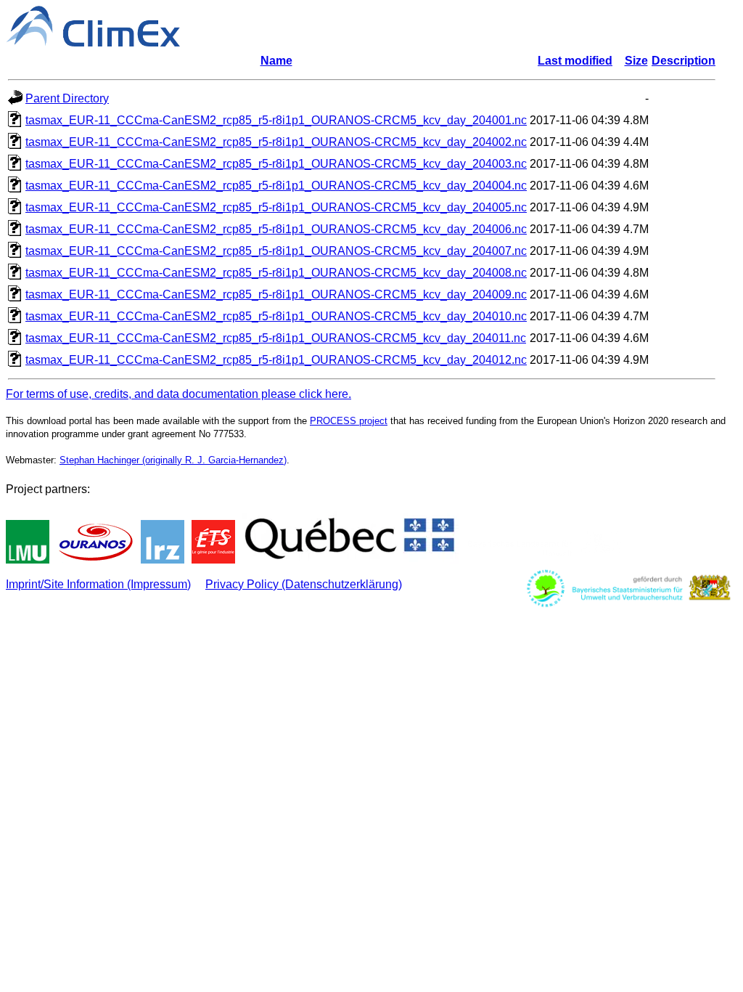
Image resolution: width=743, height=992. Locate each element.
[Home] (93, 42)
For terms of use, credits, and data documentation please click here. (178, 394)
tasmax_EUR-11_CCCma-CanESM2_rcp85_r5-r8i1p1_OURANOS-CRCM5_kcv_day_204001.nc (276, 120)
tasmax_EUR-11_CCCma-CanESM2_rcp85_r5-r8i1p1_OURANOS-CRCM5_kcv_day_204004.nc (276, 185)
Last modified (575, 60)
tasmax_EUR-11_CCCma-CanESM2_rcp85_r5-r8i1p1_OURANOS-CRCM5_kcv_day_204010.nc (276, 316)
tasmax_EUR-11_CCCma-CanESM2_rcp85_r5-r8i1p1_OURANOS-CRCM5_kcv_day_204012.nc (276, 360)
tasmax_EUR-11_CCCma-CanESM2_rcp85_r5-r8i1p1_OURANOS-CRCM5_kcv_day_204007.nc (276, 251)
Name (276, 60)
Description (683, 60)
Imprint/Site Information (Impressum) (98, 584)
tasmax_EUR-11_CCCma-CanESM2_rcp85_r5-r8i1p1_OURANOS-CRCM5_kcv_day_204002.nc (276, 142)
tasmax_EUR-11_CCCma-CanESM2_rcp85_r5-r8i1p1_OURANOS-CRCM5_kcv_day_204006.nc (276, 229)
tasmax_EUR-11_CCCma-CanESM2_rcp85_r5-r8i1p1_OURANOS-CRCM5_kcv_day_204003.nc (276, 164)
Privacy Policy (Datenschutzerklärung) (303, 584)
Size (636, 60)
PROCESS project (348, 420)
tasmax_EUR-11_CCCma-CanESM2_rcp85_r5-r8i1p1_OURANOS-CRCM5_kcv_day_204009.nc (276, 294)
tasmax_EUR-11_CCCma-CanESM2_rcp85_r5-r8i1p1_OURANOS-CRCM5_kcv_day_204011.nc (275, 338)
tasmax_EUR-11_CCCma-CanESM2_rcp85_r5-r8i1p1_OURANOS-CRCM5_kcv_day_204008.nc (276, 273)
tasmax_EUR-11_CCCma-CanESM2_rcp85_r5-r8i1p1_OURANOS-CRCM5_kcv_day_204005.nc (276, 207)
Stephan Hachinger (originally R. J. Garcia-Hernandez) (173, 460)
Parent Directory (67, 98)
